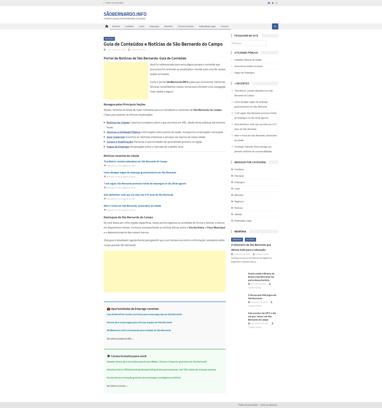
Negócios (239, 201)
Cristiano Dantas (138, 49)
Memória (168, 26)
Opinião (238, 214)
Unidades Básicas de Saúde (248, 60)
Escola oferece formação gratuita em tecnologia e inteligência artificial (144, 377)
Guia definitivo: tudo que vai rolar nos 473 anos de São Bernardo (138, 194)
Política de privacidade (114, 2)
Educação (239, 176)
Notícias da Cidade (118, 122)
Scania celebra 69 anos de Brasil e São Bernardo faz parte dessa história (261, 277)
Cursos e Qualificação (120, 142)
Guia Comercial (115, 137)
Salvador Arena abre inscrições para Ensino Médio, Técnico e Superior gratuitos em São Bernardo (157, 361)
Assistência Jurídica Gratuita (248, 66)
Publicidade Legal (207, 26)
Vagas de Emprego (118, 147)
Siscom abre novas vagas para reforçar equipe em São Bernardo (139, 322)
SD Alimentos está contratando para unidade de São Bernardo (139, 330)
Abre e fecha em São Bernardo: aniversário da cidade (132, 205)
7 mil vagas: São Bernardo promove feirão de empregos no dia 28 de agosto (145, 183)
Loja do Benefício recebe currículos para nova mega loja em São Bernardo (144, 314)
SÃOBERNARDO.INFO (125, 14)
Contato (224, 26)
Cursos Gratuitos (186, 26)
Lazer (141, 26)
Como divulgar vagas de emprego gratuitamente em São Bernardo (140, 172)
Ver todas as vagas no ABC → (120, 338)
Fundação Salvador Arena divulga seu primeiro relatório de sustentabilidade (253, 149)
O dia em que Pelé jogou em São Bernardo (262, 296)
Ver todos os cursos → (117, 385)
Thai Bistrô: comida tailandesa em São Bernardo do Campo (135, 161)
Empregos (154, 26)
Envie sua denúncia (269, 404)
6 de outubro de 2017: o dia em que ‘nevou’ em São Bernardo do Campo (262, 316)
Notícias (116, 26)
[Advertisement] (126, 80)
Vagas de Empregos (244, 72)
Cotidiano (129, 26)
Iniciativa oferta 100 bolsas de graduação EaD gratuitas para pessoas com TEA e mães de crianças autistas (161, 369)
